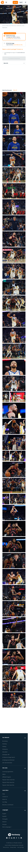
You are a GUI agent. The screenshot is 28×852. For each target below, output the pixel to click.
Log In (20, 2)
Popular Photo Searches (8, 836)
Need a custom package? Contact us (12, 49)
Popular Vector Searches (8, 834)
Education (4, 806)
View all (15, 89)
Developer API (5, 809)
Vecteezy (4, 798)
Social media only (9, 38)
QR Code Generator (7, 817)
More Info (6, 62)
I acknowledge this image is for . (14, 53)
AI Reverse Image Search (8, 811)
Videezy (4, 801)
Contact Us (5, 851)
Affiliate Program (6, 831)
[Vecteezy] (2, 2)
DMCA (3, 828)
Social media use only (17, 44)
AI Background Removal (8, 814)
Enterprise (5, 803)
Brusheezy (5, 795)
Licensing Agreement (7, 826)
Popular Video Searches (8, 839)
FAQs (3, 848)
